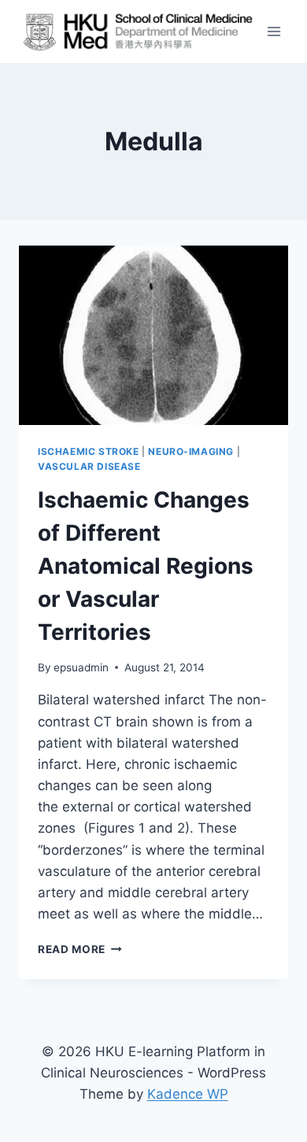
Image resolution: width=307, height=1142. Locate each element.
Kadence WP (187, 1094)
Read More (80, 949)
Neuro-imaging (191, 451)
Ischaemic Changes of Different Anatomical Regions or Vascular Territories (145, 565)
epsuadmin (81, 667)
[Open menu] (273, 31)
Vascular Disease (89, 466)
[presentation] (153, 335)
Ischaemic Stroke (88, 451)
